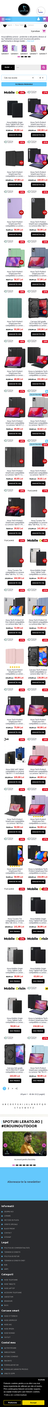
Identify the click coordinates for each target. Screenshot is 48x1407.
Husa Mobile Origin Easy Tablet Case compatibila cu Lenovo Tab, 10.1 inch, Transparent (15, 1020)
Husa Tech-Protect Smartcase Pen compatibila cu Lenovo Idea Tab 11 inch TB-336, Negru (15, 871)
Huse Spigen (9, 1329)
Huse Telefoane (11, 1280)
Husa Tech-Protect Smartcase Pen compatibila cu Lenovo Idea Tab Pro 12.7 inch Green (15, 274)
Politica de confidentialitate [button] (15, 1395)
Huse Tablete (9, 1284)
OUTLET (7, 1337)
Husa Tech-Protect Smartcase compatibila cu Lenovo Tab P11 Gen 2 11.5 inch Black (15, 473)
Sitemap (7, 1237)
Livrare (7, 1216)
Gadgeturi (8, 1297)
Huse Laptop (9, 1288)
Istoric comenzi (11, 1356)
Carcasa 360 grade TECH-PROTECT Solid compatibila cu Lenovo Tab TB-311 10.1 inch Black (15, 1070)
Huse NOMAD (9, 1333)
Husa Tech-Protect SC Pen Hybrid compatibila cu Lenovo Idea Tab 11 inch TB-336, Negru (14, 622)
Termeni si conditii (12, 1252)
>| (16, 1088)
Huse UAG (8, 1324)
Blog (6, 1305)
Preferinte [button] (12, 1403)
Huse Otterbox (10, 1316)
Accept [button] (33, 1403)
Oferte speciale (11, 1224)
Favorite (8, 1361)
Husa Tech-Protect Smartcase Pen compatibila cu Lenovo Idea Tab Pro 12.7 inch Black (15, 722)
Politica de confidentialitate (17, 1248)
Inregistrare (9, 1352)
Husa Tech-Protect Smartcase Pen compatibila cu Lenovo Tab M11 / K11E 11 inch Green (15, 323)
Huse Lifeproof (10, 1320)
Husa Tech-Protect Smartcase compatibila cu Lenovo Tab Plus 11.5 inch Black (15, 821)
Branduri (8, 1301)
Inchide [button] (41, 1380)
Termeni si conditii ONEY (14, 1260)
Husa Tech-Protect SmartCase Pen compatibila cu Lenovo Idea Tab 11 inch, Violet (14, 224)
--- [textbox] (18, 67)
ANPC (6, 1269)
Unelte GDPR (9, 1373)
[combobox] (24, 67)
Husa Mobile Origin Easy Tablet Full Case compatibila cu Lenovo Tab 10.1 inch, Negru (15, 124)
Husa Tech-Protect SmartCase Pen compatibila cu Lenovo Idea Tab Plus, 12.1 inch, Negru (15, 174)
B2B (5, 1265)
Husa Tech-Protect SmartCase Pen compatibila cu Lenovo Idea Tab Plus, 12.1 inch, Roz (15, 672)
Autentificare (10, 1348)
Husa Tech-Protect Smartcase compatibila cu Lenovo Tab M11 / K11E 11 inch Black (15, 423)
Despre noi (8, 1211)
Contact (8, 1233)
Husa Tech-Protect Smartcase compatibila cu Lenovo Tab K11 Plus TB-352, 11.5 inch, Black (15, 523)
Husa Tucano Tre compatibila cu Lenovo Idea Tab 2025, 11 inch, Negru (14, 921)
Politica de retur (11, 1256)
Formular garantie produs (16, 1369)
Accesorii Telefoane (13, 1292)
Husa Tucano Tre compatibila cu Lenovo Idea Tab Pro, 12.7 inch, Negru (14, 572)
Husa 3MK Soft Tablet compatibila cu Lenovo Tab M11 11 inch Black (15, 771)
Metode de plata (11, 1220)
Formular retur (11, 1365)
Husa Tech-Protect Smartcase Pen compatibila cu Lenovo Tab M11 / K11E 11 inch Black (15, 373)
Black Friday (9, 1228)
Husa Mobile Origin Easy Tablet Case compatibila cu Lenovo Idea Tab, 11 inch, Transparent (15, 971)
